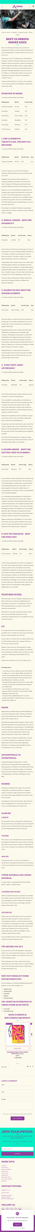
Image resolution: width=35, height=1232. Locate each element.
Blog (8, 32)
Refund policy (4, 1175)
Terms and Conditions (6, 1179)
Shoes (17, 35)
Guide (30, 32)
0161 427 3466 (5, 1192)
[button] (15, 1053)
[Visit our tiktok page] (15, 1209)
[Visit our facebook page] (3, 1209)
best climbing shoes (8, 1011)
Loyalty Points (4, 1171)
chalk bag (6, 996)
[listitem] (17, 2)
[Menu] (2, 6)
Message (3, 1099)
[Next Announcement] (32, 2)
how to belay (7, 1009)
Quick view (17, 1048)
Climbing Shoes (23, 32)
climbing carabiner (8, 998)
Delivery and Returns (6, 1169)
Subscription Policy (6, 1177)
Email (2, 1092)
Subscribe (17, 1153)
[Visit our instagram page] (7, 1209)
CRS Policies (4, 1167)
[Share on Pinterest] (30, 1066)
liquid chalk (6, 993)
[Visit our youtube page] (20, 1209)
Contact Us (4, 1165)
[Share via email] (33, 1066)
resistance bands (8, 991)
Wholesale (4, 1181)
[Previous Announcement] (3, 2)
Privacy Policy (4, 1173)
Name (2, 1084)
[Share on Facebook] (27, 1066)
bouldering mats (7, 989)
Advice (4, 32)
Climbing (14, 32)
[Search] (30, 6)
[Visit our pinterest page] (11, 1209)
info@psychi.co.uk (5, 1190)
